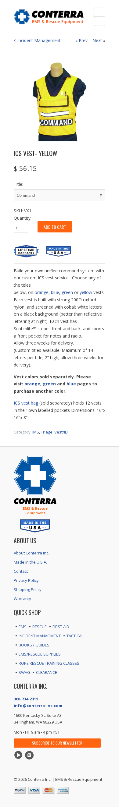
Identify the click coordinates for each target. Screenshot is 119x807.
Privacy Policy (26, 580)
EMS (23, 626)
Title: (18, 184)
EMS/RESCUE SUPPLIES (40, 654)
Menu (99, 12)
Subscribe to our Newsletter (57, 742)
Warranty (22, 598)
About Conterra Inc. (31, 553)
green (67, 292)
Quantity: (22, 218)
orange (41, 292)
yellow (86, 292)
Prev (83, 40)
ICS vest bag (26, 403)
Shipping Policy (27, 589)
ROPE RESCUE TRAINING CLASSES (49, 663)
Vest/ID (61, 432)
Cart (99, 21)
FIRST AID (60, 626)
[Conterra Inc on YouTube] (19, 755)
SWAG (24, 672)
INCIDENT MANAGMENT (40, 636)
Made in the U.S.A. (30, 562)
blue (55, 292)
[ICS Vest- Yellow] (59, 95)
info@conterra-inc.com (38, 705)
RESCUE (39, 626)
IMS (35, 432)
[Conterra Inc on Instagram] (30, 755)
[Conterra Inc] (49, 16)
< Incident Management (37, 40)
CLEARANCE (46, 672)
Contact (21, 571)
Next (97, 40)
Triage (46, 432)
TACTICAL (75, 636)
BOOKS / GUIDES (34, 645)
